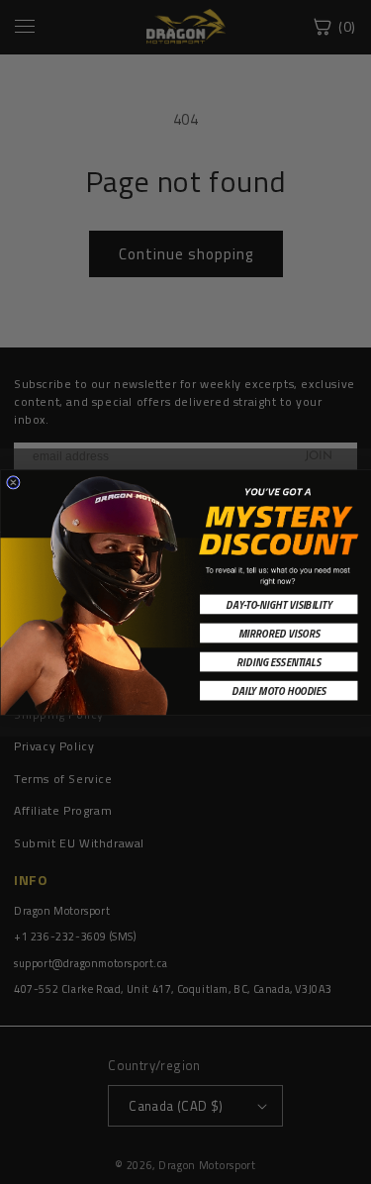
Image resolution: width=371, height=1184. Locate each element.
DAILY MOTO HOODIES (278, 690)
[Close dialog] (13, 482)
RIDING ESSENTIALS (278, 661)
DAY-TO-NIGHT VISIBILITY (278, 604)
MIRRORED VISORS (278, 633)
